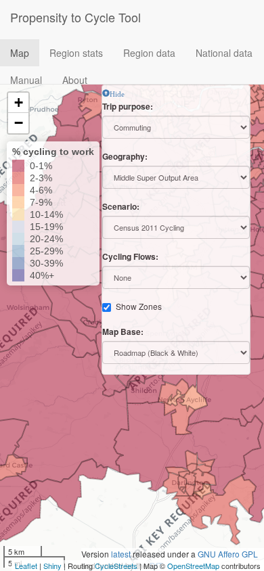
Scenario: (120, 206)
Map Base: (123, 332)
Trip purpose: (127, 106)
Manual (26, 80)
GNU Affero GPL (228, 553)
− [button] (18, 122)
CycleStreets (116, 565)
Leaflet (26, 565)
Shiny (52, 565)
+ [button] (18, 102)
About (74, 80)
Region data (149, 53)
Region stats (76, 53)
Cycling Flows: (130, 256)
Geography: (125, 156)
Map (19, 53)
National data (224, 53)
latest (121, 553)
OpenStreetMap (193, 565)
